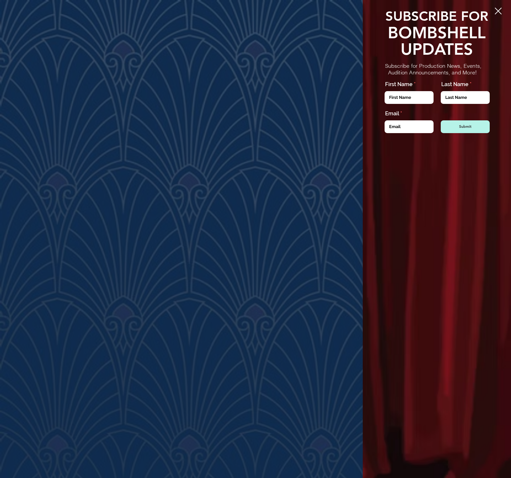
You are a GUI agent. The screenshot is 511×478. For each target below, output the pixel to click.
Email (392, 113)
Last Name (454, 84)
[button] (498, 11)
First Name (399, 84)
